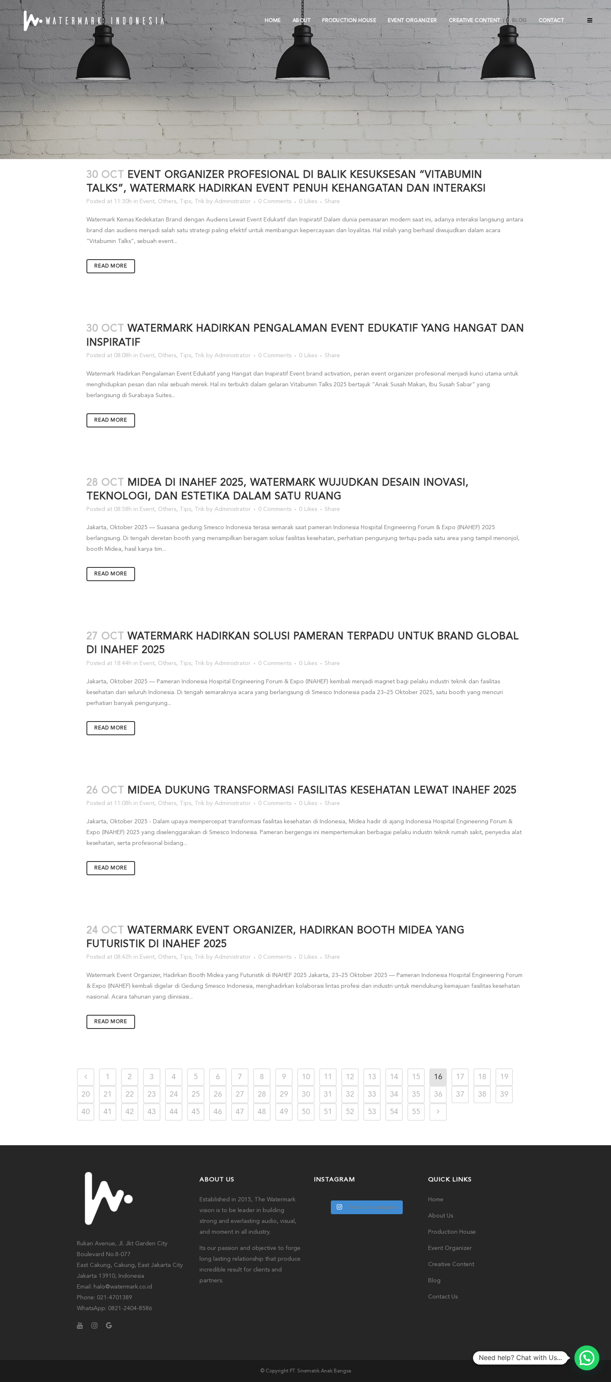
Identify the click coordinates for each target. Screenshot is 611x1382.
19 (504, 1077)
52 (350, 1112)
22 (130, 1094)
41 (107, 1112)
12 (350, 1077)
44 (174, 1112)
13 (372, 1077)
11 (328, 1077)
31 (328, 1094)
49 (284, 1112)
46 (218, 1112)
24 (174, 1094)
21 (107, 1094)
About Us (440, 1216)
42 (130, 1112)
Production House (452, 1232)
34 (394, 1094)
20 (85, 1094)
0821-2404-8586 (130, 1308)
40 (85, 1112)
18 (482, 1077)
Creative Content (451, 1264)
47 (240, 1112)
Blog (434, 1281)
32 (350, 1094)
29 (284, 1094)
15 (416, 1077)
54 (394, 1112)
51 (328, 1112)
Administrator (232, 201)
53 (372, 1112)
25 (196, 1094)
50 (306, 1112)
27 (240, 1094)
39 (504, 1094)
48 (262, 1112)
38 (482, 1094)
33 (372, 1094)
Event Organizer (450, 1248)
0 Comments (274, 201)
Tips (185, 201)
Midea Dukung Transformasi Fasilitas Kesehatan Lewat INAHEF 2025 (322, 791)
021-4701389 (114, 1298)
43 (152, 1112)
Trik (199, 201)
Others (167, 201)
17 (460, 1077)
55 (416, 1112)
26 (218, 1094)
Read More (110, 266)
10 (306, 1077)
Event (147, 201)
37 (460, 1094)
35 (416, 1094)
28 (262, 1094)
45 (196, 1112)
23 (152, 1094)
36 (438, 1094)
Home (435, 1200)
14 (394, 1077)
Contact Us (443, 1297)
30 (306, 1094)
